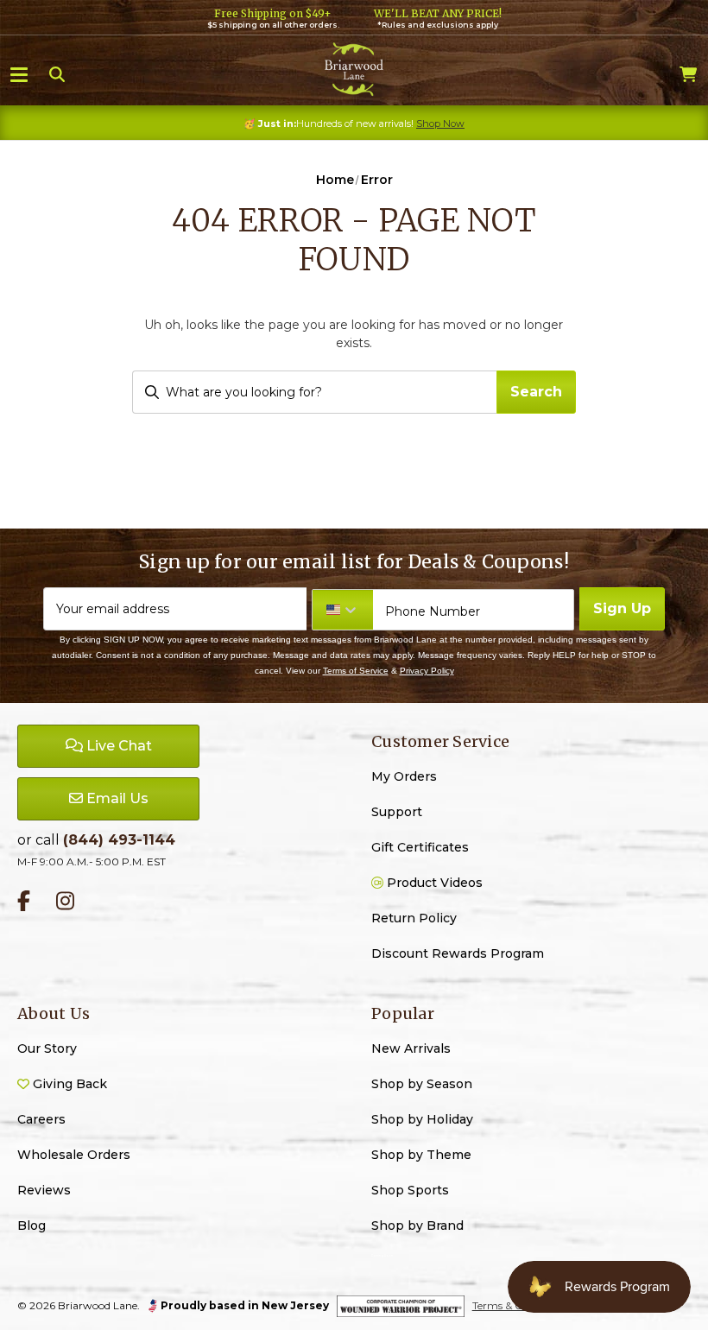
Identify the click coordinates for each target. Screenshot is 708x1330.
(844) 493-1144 (119, 840)
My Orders (404, 776)
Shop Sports (410, 1190)
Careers (41, 1119)
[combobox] (314, 392)
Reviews (44, 1190)
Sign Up (622, 608)
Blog (31, 1225)
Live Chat (117, 746)
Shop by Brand (417, 1225)
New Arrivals (411, 1048)
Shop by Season (421, 1084)
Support (396, 812)
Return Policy (414, 918)
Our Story (47, 1048)
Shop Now (440, 123)
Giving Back (68, 1084)
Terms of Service (356, 670)
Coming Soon (382, 1255)
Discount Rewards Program (457, 953)
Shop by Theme (421, 1154)
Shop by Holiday (422, 1119)
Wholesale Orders (73, 1154)
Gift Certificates (420, 847)
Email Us (116, 798)
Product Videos (433, 882)
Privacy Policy (427, 670)
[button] (19, 73)
